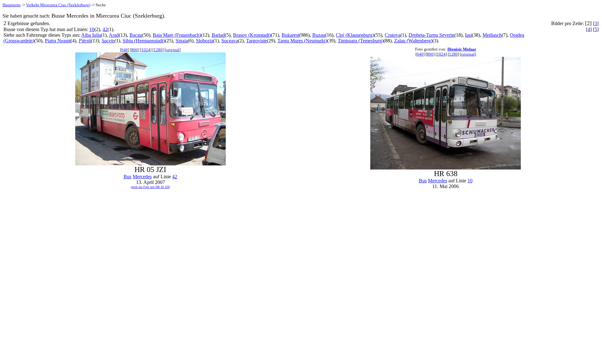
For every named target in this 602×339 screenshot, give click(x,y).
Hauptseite (12, 5)
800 (134, 49)
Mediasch (492, 35)
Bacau (135, 35)
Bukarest (290, 35)
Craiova (392, 35)
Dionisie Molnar (461, 49)
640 (124, 49)
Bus (127, 176)
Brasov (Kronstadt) (252, 35)
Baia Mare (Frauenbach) (177, 35)
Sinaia (182, 40)
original (172, 49)
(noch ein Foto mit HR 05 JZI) (150, 187)
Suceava (229, 40)
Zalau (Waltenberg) (413, 40)
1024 (145, 49)
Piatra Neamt (58, 40)
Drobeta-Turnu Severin (431, 35)
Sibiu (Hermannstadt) (144, 40)
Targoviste (256, 40)
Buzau (318, 35)
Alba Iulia (91, 35)
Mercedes (142, 176)
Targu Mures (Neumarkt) (302, 40)
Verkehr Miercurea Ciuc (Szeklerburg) (58, 5)
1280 (158, 49)
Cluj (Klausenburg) (355, 35)
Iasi (468, 35)
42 (105, 29)
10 (91, 29)
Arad (114, 35)
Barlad (218, 35)
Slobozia (204, 40)
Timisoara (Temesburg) (360, 40)
